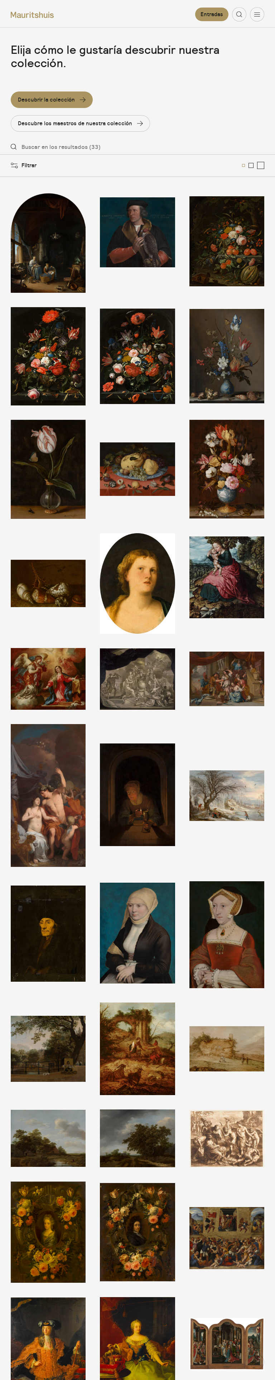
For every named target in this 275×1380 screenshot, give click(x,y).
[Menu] (257, 14)
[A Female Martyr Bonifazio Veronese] (137, 583)
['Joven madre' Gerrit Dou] (48, 242)
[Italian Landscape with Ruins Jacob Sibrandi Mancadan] (226, 1049)
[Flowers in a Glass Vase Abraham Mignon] (137, 356)
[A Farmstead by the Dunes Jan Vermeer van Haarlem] (48, 1138)
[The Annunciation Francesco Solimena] (48, 679)
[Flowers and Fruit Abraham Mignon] (226, 242)
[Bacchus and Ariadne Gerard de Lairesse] (48, 795)
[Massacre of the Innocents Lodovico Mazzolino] (226, 1232)
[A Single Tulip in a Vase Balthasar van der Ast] (48, 469)
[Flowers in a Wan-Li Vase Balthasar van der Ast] (226, 469)
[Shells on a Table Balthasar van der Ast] (48, 583)
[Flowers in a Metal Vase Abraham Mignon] (48, 356)
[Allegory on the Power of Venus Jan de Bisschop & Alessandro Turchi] (226, 1138)
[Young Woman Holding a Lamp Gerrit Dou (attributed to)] (137, 795)
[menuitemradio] (243, 165)
